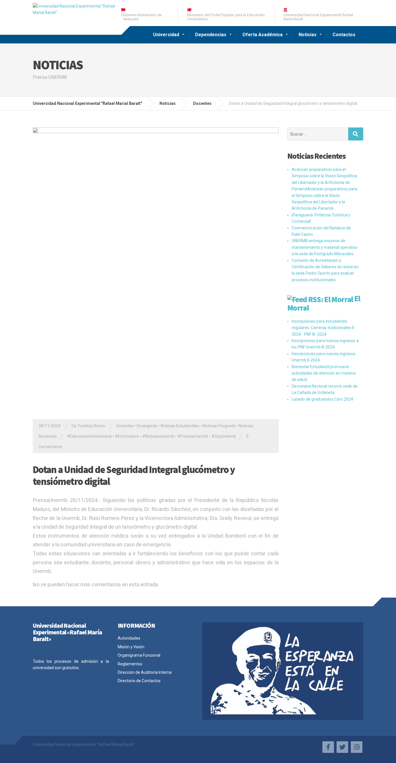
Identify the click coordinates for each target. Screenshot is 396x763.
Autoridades (129, 638)
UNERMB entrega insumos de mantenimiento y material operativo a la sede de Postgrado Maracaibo (324, 247)
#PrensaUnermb (192, 436)
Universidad (166, 34)
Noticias (308, 34)
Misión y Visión (131, 647)
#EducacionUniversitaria (89, 436)
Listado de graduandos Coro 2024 (322, 399)
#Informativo (127, 436)
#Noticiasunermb (158, 436)
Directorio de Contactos (139, 680)
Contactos (344, 34)
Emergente (147, 426)
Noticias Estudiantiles (180, 426)
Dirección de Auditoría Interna (145, 672)
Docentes (125, 426)
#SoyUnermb (223, 436)
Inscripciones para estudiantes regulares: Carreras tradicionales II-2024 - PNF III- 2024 (323, 328)
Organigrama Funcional (139, 655)
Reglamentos (130, 664)
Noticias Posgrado (219, 426)
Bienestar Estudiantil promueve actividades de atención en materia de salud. (324, 373)
